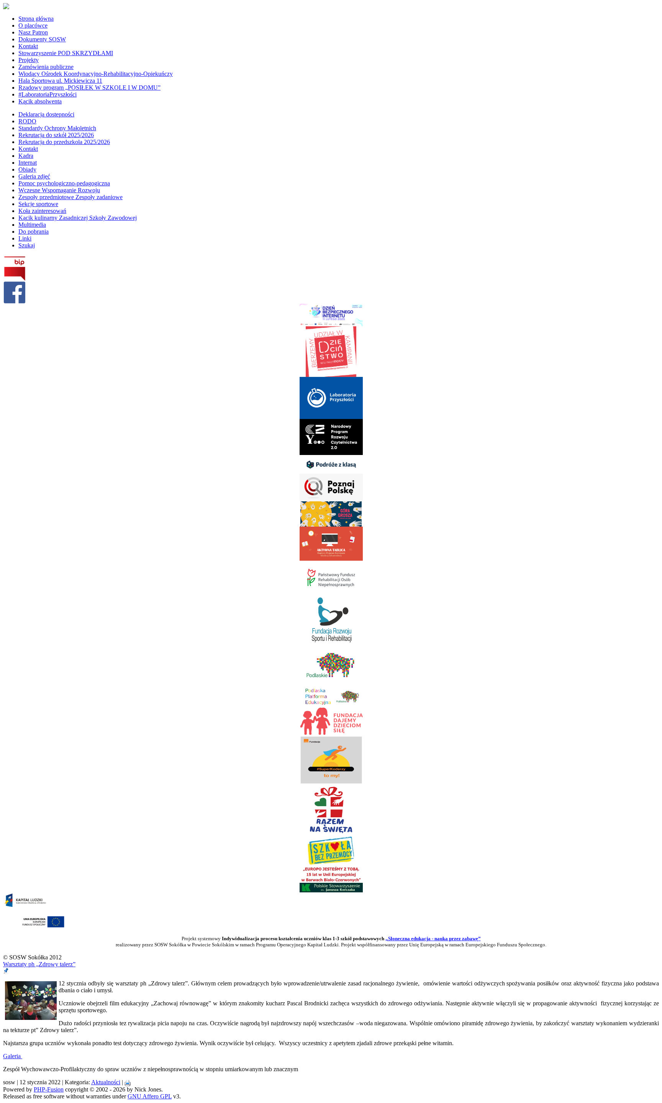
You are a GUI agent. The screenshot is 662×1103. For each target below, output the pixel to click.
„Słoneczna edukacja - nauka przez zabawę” (433, 938)
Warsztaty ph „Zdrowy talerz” (39, 964)
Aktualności (105, 1082)
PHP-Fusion (49, 1089)
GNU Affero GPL (150, 1096)
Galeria (12, 1056)
